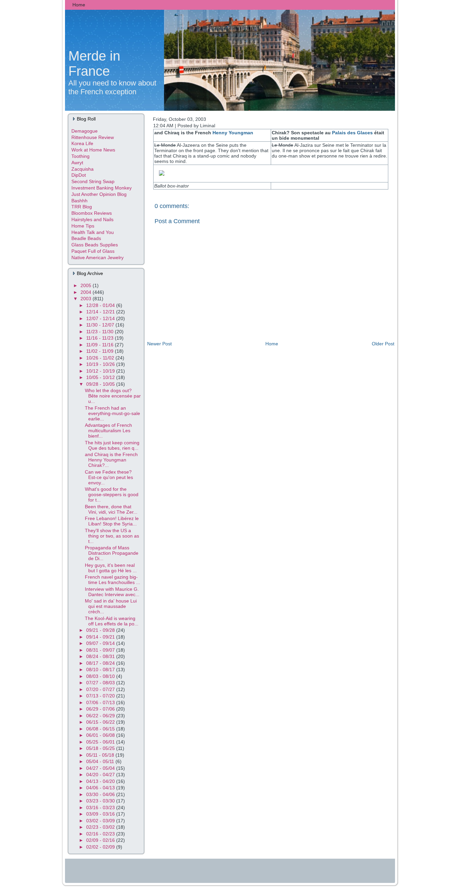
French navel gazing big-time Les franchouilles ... (112, 579)
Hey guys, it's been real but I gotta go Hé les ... (111, 567)
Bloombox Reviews (91, 213)
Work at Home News (93, 149)
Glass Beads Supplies (94, 244)
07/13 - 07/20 (101, 695)
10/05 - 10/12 (101, 377)
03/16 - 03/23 (101, 807)
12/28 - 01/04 (101, 305)
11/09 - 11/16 (100, 344)
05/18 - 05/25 (101, 748)
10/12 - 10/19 (101, 371)
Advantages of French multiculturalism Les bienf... (108, 430)
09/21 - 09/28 (101, 630)
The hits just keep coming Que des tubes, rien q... (112, 445)
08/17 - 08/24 (101, 663)
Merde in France (94, 63)
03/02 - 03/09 (101, 820)
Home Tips (82, 226)
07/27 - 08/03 (101, 682)
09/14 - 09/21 (101, 637)
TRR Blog (81, 206)
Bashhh (79, 200)
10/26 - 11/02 (101, 357)
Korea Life (82, 143)
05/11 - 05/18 (101, 755)
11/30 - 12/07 (101, 325)
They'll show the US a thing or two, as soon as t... (112, 536)
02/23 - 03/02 (101, 827)
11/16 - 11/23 (100, 338)
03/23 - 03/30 (101, 800)
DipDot (78, 175)
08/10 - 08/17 (101, 669)
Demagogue (84, 131)
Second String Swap (92, 181)
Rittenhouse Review (92, 137)
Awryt (77, 162)
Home (271, 343)
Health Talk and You (92, 232)
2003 (86, 298)
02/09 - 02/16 (101, 840)
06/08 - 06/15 (101, 728)
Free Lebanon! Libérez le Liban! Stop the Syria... (112, 521)
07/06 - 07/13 (101, 702)
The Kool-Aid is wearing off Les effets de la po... (111, 621)
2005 (86, 285)
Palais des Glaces (352, 132)
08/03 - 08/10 (101, 676)
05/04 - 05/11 (101, 761)
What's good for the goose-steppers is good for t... (111, 494)
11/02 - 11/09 (100, 351)
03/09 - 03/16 (101, 814)
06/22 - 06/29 (101, 715)
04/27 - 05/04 (101, 768)
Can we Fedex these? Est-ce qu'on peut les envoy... (109, 477)
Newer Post (159, 343)
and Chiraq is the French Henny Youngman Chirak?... (111, 460)
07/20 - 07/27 (101, 689)
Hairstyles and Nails (92, 219)
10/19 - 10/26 (101, 364)
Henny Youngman (232, 132)
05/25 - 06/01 (101, 742)
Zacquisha (82, 169)
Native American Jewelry (97, 257)
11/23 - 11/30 (100, 331)
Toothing (80, 156)
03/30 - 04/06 (101, 794)
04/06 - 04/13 (101, 787)
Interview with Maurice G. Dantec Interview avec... (112, 591)
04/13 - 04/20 (101, 781)
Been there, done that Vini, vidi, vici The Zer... (111, 509)
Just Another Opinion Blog (99, 194)
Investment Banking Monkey (101, 188)
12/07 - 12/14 (101, 318)
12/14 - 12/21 (101, 311)
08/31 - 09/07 (101, 650)
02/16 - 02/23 (101, 833)
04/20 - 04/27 (101, 774)
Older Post (383, 343)
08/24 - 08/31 (101, 656)
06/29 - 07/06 (101, 709)
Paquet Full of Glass (92, 251)
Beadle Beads (86, 238)
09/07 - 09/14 (101, 643)
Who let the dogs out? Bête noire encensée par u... (113, 396)
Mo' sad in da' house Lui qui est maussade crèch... (111, 606)
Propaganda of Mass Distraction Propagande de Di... (111, 553)
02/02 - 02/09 (101, 847)
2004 (86, 292)
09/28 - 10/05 (101, 384)
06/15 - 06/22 (101, 722)
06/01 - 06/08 (101, 735)
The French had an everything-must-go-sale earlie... (112, 413)
